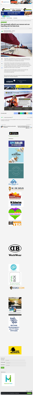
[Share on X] (5, 28)
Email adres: (3, 364)
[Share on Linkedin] (23, 113)
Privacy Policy (12, 393)
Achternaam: (3, 362)
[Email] (27, 113)
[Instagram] (31, 117)
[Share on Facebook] (4, 28)
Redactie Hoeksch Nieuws (7, 30)
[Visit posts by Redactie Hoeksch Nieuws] (2, 117)
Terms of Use (17, 393)
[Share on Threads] (25, 113)
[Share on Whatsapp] (21, 113)
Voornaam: (2, 359)
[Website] (29, 117)
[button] (29, 393)
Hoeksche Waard (3, 22)
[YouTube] (31, 391)
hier (6, 76)
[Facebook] (30, 117)
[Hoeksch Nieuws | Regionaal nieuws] (6, 16)
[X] (30, 391)
